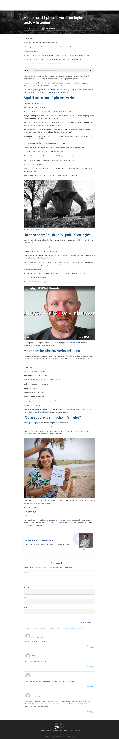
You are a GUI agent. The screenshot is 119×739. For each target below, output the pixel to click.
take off (78, 409)
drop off (66, 409)
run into (91, 409)
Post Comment (86, 622)
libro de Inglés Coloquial (51, 431)
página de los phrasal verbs (42, 412)
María (33, 695)
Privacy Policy (70, 736)
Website (26, 607)
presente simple (50, 85)
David (33, 655)
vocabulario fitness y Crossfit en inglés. (37, 345)
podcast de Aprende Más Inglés (59, 523)
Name (26, 588)
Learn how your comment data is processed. (66, 629)
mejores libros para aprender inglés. (40, 503)
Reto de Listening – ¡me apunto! (57, 92)
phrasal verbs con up (69, 343)
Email (26, 597)
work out (85, 409)
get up (72, 409)
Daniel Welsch (48, 540)
